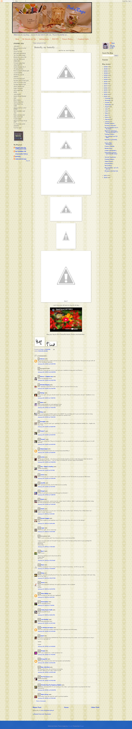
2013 (106, 94)
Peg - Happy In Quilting (47, 466)
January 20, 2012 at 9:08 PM (47, 462)
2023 (106, 73)
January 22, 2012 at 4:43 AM (46, 646)
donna (43, 582)
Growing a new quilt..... (111, 125)
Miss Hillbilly (44, 593)
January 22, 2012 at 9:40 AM (47, 680)
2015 (106, 90)
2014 (106, 92)
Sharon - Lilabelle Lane (46, 376)
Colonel (70, 726)
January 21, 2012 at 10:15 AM (46, 560)
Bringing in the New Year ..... (111, 171)
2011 (105, 175)
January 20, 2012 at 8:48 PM (46, 452)
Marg (41, 412)
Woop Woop (108, 165)
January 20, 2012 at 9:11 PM (46, 470)
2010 (106, 177)
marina (42, 474)
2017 (105, 85)
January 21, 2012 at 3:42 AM (46, 523)
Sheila (42, 499)
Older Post (95, 707)
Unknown (42, 358)
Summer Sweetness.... (111, 157)
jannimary (18, 156)
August (107, 106)
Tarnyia (43, 650)
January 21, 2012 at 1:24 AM (46, 513)
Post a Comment (41, 701)
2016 (106, 88)
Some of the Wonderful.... (109, 143)
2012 (106, 96)
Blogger (82, 726)
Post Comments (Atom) (47, 710)
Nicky (42, 573)
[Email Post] (54, 349)
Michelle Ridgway (45, 384)
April (106, 115)
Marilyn (42, 392)
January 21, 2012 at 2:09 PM (46, 589)
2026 (106, 66)
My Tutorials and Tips (29, 39)
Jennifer (43, 482)
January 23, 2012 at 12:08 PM (47, 690)
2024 (106, 71)
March (107, 117)
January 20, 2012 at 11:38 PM (46, 494)
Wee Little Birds (45, 667)
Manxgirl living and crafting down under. (21, 148)
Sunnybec (43, 421)
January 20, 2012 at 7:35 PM (46, 398)
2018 (106, 83)
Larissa (43, 457)
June (106, 111)
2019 (106, 81)
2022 (106, 75)
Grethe (42, 508)
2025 (106, 68)
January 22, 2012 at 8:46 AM (46, 662)
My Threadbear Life (20, 151)
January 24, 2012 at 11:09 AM (47, 698)
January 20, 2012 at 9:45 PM (46, 478)
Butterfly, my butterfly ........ (111, 140)
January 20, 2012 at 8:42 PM (46, 434)
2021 (106, 77)
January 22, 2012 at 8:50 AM (47, 672)
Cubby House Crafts (46, 609)
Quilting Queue (44, 39)
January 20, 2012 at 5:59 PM (47, 364)
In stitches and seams (47, 627)
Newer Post (37, 707)
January (107, 121)
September (108, 104)
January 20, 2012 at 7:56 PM (46, 417)
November (108, 100)
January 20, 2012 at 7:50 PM (47, 407)
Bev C (42, 551)
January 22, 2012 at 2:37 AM (46, 623)
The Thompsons (45, 676)
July (106, 108)
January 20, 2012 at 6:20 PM (47, 380)
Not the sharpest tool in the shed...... (111, 128)
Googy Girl (44, 659)
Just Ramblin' (45, 619)
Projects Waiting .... (68, 39)
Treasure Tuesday (109, 146)
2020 (106, 79)
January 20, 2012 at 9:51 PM (46, 486)
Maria (41, 402)
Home (17, 39)
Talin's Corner (45, 694)
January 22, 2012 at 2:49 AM (46, 631)
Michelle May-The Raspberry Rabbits (51, 685)
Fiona (113, 43)
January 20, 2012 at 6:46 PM (46, 388)
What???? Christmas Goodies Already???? (111, 131)
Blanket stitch (108, 148)
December (108, 98)
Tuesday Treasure (109, 134)
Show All (28, 160)
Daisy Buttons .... (109, 163)
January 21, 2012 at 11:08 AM (46, 568)
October (107, 102)
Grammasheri (44, 601)
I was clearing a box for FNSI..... (111, 137)
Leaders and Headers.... (111, 150)
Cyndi (42, 635)
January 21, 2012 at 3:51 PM (46, 597)
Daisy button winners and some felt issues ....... (111, 154)
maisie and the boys (20, 159)
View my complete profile (112, 47)
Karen (42, 564)
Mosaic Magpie (45, 518)
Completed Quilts (83, 39)
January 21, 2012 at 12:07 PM (46, 578)
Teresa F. (42, 431)
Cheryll (43, 491)
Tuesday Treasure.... (110, 123)
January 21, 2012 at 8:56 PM (46, 615)
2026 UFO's (55, 39)
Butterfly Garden (43, 351)
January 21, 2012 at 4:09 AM (46, 531)
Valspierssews (44, 448)
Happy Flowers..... (109, 161)
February (107, 119)
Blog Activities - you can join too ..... (111, 168)
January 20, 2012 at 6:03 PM (47, 372)
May (106, 113)
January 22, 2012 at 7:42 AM (46, 654)
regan (42, 528)
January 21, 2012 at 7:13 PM (46, 605)
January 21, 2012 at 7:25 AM (46, 546)
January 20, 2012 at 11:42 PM (46, 504)
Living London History (21, 153)
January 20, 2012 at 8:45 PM (46, 444)
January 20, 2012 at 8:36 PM (46, 426)
